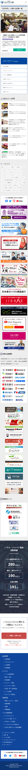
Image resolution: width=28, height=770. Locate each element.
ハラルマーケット (15, 190)
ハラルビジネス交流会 (5, 190)
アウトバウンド (19, 172)
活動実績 (5, 698)
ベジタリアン (16, 182)
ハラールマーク (4, 174)
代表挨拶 (7, 659)
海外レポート (6, 91)
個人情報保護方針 (8, 742)
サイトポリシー (7, 744)
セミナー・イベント (7, 70)
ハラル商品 (8, 691)
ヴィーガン (3, 182)
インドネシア (22, 177)
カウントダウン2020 (17, 187)
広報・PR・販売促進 (11, 688)
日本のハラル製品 (10, 721)
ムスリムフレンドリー (16, 169)
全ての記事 (5, 66)
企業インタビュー (7, 79)
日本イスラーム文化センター (13, 185)
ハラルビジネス (11, 172)
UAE (21, 190)
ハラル (8, 169)
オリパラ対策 (22, 182)
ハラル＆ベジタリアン (18, 180)
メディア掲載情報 (7, 74)
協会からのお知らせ (7, 83)
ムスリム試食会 (4, 187)
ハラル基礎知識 (7, 713)
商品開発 (7, 680)
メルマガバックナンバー (10, 739)
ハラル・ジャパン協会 (9, 167)
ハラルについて (9, 715)
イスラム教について (10, 718)
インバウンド (4, 172)
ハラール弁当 (4, 185)
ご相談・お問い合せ (15, 635)
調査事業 (7, 703)
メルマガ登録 (9, 327)
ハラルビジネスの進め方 (12, 724)
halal (2, 167)
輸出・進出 (8, 677)
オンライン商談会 (10, 694)
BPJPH (10, 187)
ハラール (23, 167)
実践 (6, 706)
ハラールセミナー (12, 174)
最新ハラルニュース (7, 87)
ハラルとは (3, 169)
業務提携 (7, 709)
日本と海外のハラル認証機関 (13, 727)
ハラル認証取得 (9, 674)
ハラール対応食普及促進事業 (7, 180)
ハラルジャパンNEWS (9, 732)
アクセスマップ (9, 662)
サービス (5, 671)
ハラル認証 (17, 167)
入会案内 (7, 665)
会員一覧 (6, 735)
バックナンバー (19, 327)
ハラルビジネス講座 (14, 177)
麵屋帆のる (9, 182)
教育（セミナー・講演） (12, 700)
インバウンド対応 (10, 685)
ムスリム (19, 174)
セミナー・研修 (9, 682)
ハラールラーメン (4, 177)
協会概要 (5, 656)
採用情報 (7, 667)
